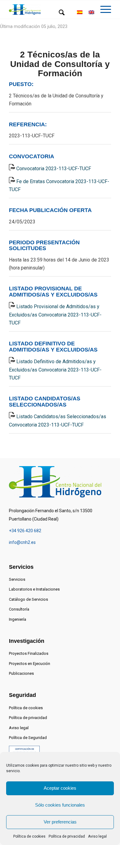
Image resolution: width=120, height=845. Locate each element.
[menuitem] (59, 12)
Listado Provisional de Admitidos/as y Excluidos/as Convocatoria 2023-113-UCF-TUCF (55, 315)
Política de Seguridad (28, 737)
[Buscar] (59, 12)
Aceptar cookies (60, 788)
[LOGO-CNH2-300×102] (25, 9)
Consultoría (19, 609)
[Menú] (102, 12)
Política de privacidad (67, 836)
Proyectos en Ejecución (29, 663)
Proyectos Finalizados (28, 653)
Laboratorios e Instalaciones (34, 589)
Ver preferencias (60, 821)
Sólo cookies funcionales (60, 805)
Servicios (17, 579)
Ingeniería (17, 619)
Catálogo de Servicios (28, 599)
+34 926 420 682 (25, 530)
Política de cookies (29, 836)
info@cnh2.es (22, 542)
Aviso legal (97, 836)
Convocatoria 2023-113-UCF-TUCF (53, 168)
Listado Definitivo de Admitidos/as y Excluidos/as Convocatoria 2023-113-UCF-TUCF (55, 370)
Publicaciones (21, 673)
